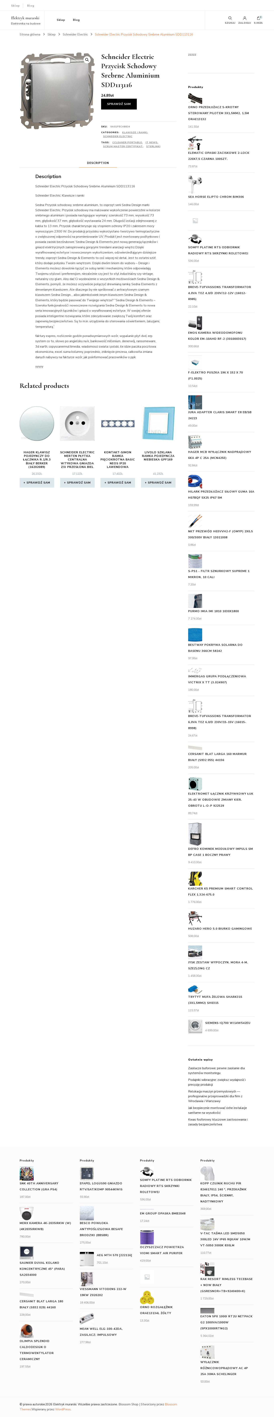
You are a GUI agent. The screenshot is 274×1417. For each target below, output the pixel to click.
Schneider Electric (117, 136)
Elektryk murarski (25, 18)
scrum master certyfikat (123, 146)
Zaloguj (244, 22)
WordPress (63, 1409)
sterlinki (153, 146)
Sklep (15, 6)
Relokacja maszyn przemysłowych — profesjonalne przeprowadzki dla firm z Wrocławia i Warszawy (215, 1096)
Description (98, 163)
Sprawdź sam (119, 104)
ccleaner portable (127, 142)
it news (151, 142)
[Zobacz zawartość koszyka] (258, 19)
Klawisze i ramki (134, 132)
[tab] (98, 163)
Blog (30, 6)
